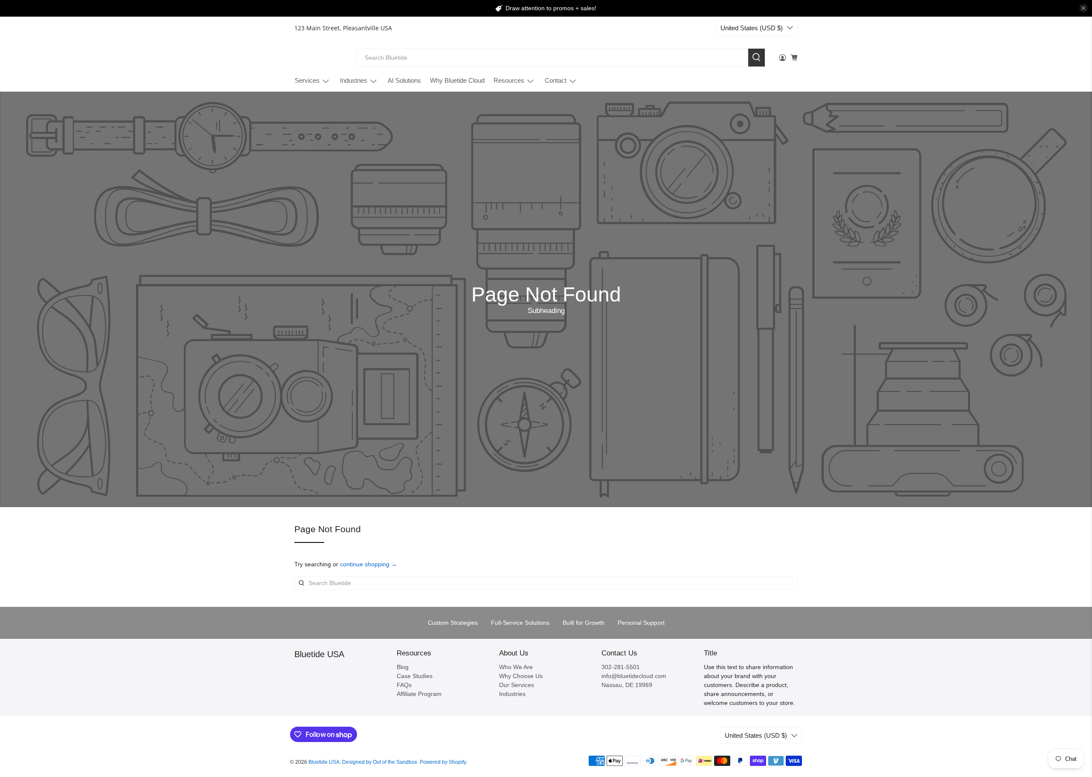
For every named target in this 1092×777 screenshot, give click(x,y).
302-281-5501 (620, 667)
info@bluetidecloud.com (633, 676)
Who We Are (516, 667)
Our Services (516, 684)
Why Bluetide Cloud (457, 80)
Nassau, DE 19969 (626, 684)
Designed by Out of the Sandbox (379, 762)
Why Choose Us (521, 676)
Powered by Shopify (443, 762)
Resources (509, 80)
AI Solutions (404, 80)
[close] (1083, 8)
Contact (555, 80)
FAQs (404, 684)
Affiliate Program (419, 693)
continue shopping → (368, 564)
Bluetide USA (320, 57)
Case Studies (415, 676)
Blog (403, 667)
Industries (353, 80)
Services (307, 80)
